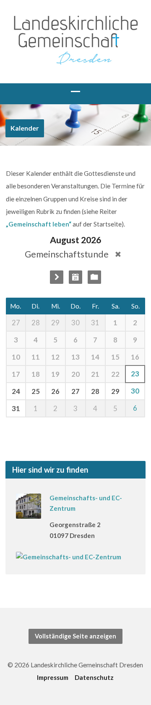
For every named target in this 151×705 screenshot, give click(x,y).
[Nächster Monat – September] (56, 277)
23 (135, 374)
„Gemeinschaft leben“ (38, 224)
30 (135, 391)
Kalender (24, 128)
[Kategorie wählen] (94, 277)
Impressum (52, 677)
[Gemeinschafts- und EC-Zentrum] (28, 513)
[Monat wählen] (75, 277)
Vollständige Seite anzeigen (75, 636)
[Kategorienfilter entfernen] (118, 254)
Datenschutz (94, 677)
